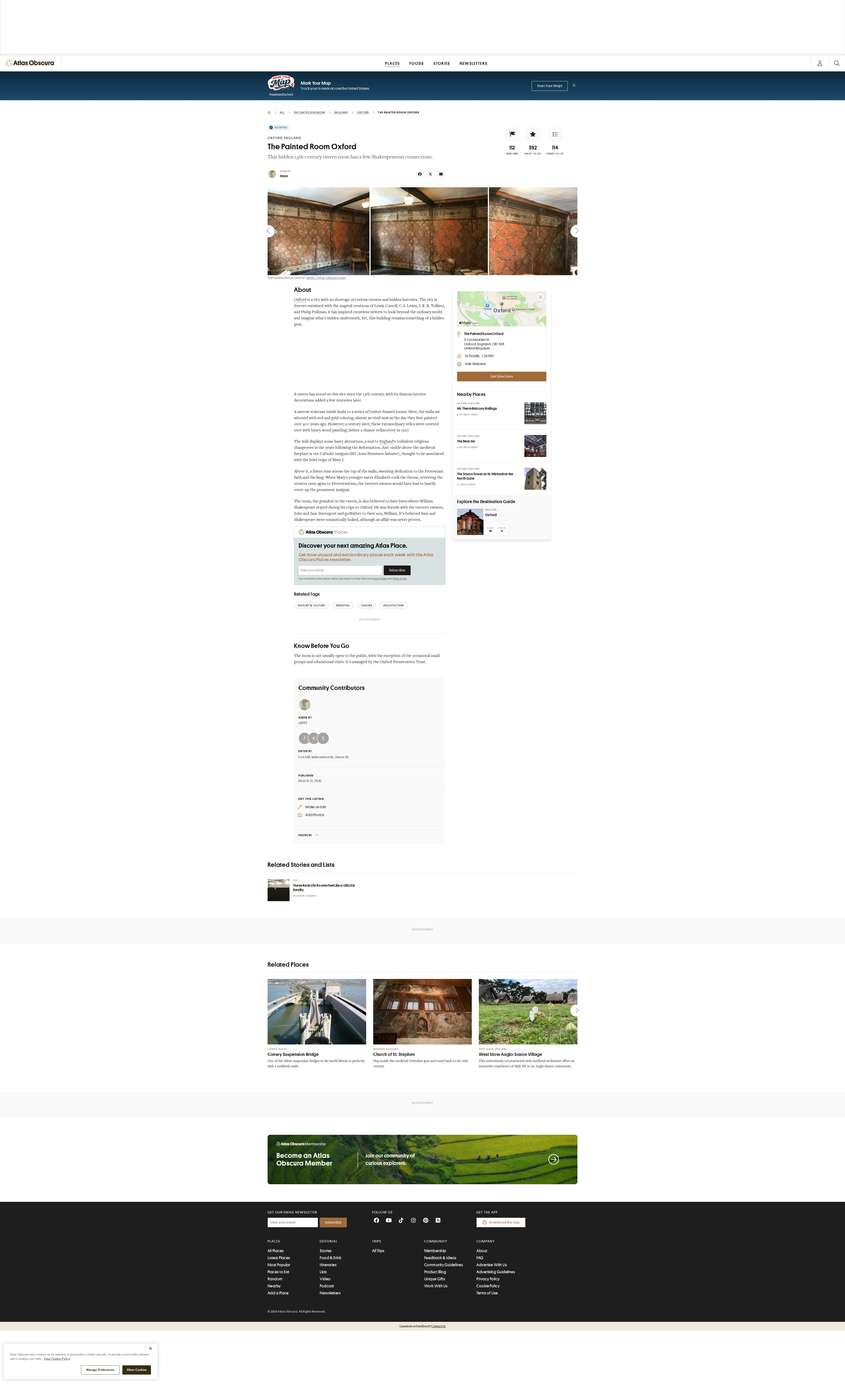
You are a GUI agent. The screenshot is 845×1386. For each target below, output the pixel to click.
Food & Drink (330, 1258)
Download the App (504, 1222)
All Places (276, 1251)
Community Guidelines (443, 1265)
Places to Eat (278, 1272)
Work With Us (435, 1286)
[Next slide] (576, 231)
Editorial (328, 1241)
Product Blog (435, 1272)
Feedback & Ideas (440, 1258)
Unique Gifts (434, 1279)
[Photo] (535, 413)
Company (485, 1241)
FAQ (479, 1258)
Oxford (300, 300)
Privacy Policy (380, 578)
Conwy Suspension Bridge (293, 1054)
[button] (512, 134)
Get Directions (501, 376)
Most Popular (279, 1265)
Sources (305, 835)
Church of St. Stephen (394, 1054)
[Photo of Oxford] (470, 522)
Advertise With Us (491, 1265)
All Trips (378, 1251)
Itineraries (328, 1265)
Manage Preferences (100, 1369)
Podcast (327, 1286)
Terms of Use (399, 578)
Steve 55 (342, 757)
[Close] (150, 1348)
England (386, 442)
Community (435, 1241)
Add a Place (278, 1293)
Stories (325, 1251)
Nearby (274, 1286)
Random (275, 1279)
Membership (435, 1251)
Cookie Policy (488, 1286)
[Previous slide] (268, 231)
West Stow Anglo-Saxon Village (510, 1054)
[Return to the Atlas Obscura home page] (31, 63)
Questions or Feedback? (422, 1326)
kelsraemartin (323, 757)
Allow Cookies (137, 1369)
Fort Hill (304, 757)
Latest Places (279, 1258)
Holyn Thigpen (306, 896)
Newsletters (330, 1293)
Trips (377, 1241)
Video (325, 1279)
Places (274, 1241)
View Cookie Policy (57, 1359)
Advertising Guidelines (495, 1272)
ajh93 (302, 723)
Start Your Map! (549, 86)
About (481, 1251)
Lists (323, 1272)
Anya (284, 176)
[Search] (836, 63)
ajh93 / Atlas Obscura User (326, 277)
